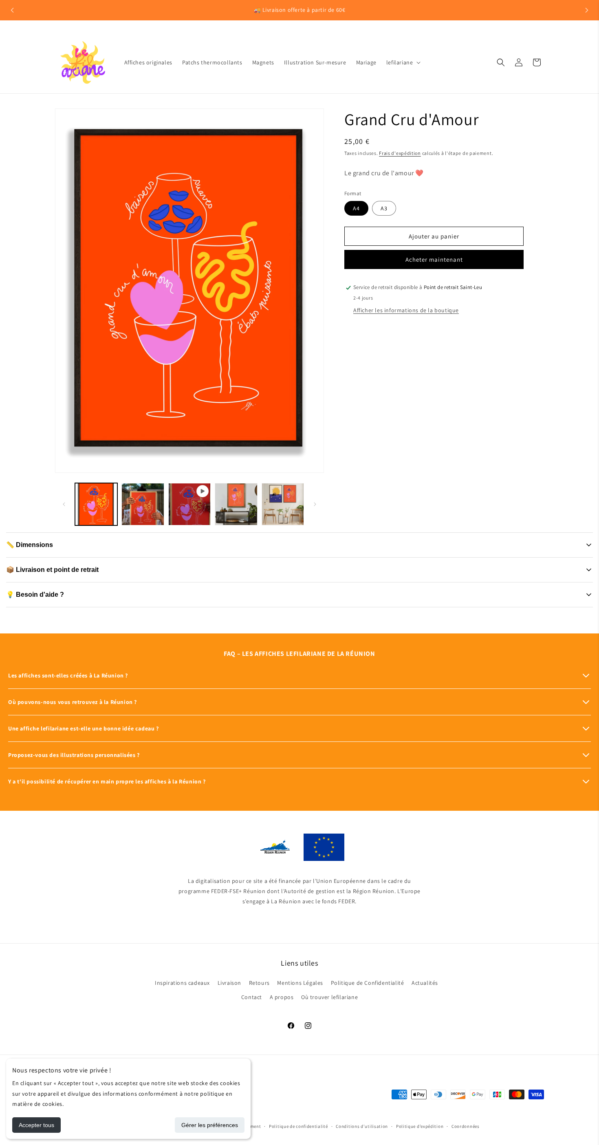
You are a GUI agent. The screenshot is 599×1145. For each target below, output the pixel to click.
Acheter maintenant (434, 260)
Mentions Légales (300, 983)
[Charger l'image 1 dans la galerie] (96, 504)
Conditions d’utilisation (362, 1126)
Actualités (425, 983)
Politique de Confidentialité (367, 983)
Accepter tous (36, 1125)
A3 (384, 208)
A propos (282, 997)
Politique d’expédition (419, 1126)
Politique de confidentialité (298, 1126)
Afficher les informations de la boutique (406, 310)
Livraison (229, 983)
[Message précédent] (12, 10)
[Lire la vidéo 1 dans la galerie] (189, 504)
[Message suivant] (587, 10)
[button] (402, 62)
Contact (251, 997)
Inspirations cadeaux (182, 983)
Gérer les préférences (209, 1125)
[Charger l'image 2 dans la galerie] (142, 504)
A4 (356, 208)
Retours (259, 983)
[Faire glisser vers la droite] (315, 504)
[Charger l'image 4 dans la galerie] (283, 504)
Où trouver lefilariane (329, 997)
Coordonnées (465, 1126)
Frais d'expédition (400, 153)
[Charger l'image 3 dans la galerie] (236, 504)
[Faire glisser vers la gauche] (64, 504)
